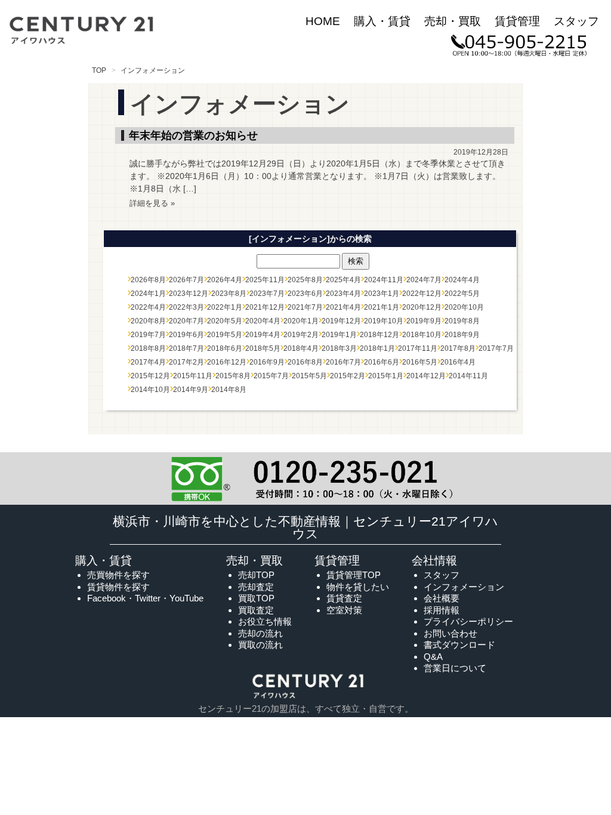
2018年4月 (301, 348)
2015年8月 (233, 376)
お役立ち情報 (265, 621)
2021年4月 (343, 307)
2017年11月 (417, 348)
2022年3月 (186, 307)
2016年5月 (419, 362)
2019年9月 (424, 321)
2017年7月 (496, 348)
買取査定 (256, 610)
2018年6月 (224, 348)
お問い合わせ (450, 633)
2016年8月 (305, 362)
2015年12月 (150, 376)
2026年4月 (224, 280)
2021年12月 (265, 307)
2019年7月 (148, 335)
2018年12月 (379, 335)
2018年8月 (148, 348)
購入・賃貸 (382, 21)
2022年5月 (462, 293)
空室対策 (344, 610)
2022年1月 (224, 307)
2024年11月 (383, 280)
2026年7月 (186, 280)
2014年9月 (190, 389)
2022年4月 (148, 307)
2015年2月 (347, 376)
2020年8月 (148, 321)
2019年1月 (339, 335)
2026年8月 (148, 280)
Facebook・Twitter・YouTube (145, 598)
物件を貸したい (357, 587)
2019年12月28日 (480, 152)
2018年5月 (262, 348)
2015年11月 (192, 376)
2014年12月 (426, 376)
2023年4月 (343, 293)
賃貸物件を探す (118, 587)
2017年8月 (458, 348)
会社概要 (441, 598)
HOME (323, 21)
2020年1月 (301, 321)
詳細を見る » (152, 203)
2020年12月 (422, 307)
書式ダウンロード (459, 645)
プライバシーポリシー (468, 621)
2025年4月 (343, 280)
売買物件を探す (118, 575)
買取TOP (256, 598)
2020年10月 (464, 307)
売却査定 (256, 587)
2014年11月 (468, 376)
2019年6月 (186, 335)
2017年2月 (186, 362)
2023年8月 (228, 293)
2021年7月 (305, 307)
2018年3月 (339, 348)
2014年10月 (150, 389)
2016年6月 (381, 362)
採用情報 (441, 610)
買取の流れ (260, 645)
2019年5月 (224, 335)
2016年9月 (267, 362)
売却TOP (256, 575)
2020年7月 (186, 321)
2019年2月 (301, 335)
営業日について (455, 668)
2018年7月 (186, 348)
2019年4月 (262, 335)
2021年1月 (381, 307)
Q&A (433, 657)
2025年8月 (305, 280)
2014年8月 (228, 389)
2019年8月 (462, 321)
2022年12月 (422, 293)
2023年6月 (305, 293)
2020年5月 (224, 321)
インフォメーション (464, 587)
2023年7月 (267, 293)
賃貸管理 (517, 21)
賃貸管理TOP (353, 575)
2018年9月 (462, 335)
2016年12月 (226, 362)
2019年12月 (341, 321)
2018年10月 (422, 335)
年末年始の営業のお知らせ (193, 135)
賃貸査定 (344, 598)
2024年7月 (424, 280)
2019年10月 (383, 321)
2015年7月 (271, 376)
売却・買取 (452, 21)
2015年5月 (309, 376)
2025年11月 (265, 280)
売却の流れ (260, 633)
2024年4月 (462, 280)
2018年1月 (377, 348)
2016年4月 (458, 362)
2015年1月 (385, 376)
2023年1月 (381, 293)
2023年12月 (188, 293)
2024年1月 (148, 293)
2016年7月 (343, 362)
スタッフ (576, 21)
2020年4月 (262, 321)
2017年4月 (148, 362)
